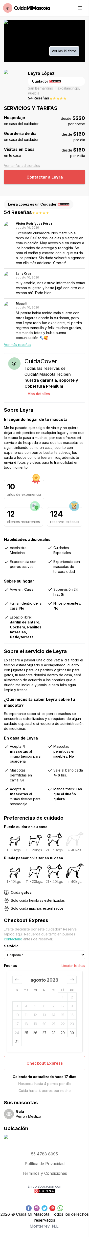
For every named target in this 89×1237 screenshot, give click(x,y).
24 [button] (17, 1033)
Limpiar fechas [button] (73, 965)
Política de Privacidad (45, 1163)
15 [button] (62, 1015)
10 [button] (17, 1015)
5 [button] (35, 1006)
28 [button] (53, 1033)
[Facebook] (29, 1208)
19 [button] (35, 1024)
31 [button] (17, 1042)
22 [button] (63, 1024)
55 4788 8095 (44, 1153)
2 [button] (72, 997)
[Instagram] (37, 1208)
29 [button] (63, 1033)
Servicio (11, 946)
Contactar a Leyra (44, 177)
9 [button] (72, 1006)
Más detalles (38, 394)
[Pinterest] (52, 1208)
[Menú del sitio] (80, 8)
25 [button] (26, 1033)
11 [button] (26, 1015)
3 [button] (17, 1006)
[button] (17, 980)
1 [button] (62, 997)
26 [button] (35, 1033)
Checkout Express (44, 1063)
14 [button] (53, 1015)
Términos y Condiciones (44, 1173)
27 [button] (44, 1033)
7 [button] (53, 1006)
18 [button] (26, 1024)
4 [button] (26, 1006)
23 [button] (72, 1024)
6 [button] (44, 1006)
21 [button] (53, 1024)
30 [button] (72, 1033)
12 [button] (35, 1015)
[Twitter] (44, 1208)
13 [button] (44, 1015)
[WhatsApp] (60, 1208)
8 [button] (63, 1006)
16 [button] (72, 1015)
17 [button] (17, 1024)
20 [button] (44, 1024)
